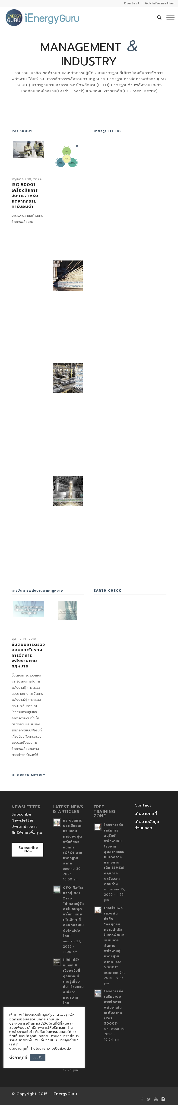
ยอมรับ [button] (37, 1057)
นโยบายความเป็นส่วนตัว (52, 1048)
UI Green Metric (28, 775)
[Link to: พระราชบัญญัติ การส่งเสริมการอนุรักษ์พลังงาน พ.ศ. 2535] (68, 610)
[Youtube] (156, 1099)
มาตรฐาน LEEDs (108, 131)
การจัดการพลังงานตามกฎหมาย (37, 590)
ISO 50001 (22, 131)
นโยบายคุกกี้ (146, 813)
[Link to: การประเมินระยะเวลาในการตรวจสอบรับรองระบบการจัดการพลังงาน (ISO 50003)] (68, 275)
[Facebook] (142, 1099)
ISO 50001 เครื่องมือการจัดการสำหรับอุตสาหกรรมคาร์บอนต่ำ (25, 195)
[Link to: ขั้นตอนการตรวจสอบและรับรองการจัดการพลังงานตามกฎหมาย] (28, 609)
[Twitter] (149, 1099)
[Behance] (162, 1099)
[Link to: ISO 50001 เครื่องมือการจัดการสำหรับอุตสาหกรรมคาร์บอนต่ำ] (28, 149)
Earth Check (107, 590)
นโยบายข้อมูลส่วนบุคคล (147, 825)
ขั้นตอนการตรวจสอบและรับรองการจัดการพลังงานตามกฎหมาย (28, 655)
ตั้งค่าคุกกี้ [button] (18, 1057)
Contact (143, 805)
